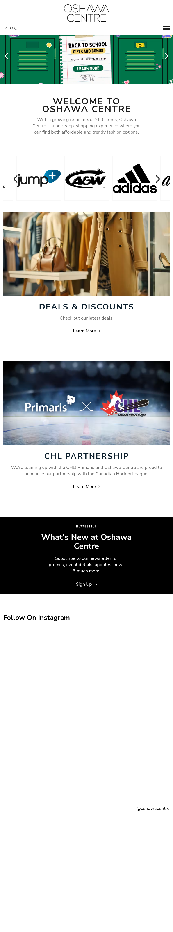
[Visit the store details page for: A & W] (86, 178)
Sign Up (84, 584)
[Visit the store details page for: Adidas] (134, 178)
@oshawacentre (153, 808)
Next (166, 56)
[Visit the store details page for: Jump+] (38, 178)
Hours (8, 28)
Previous (6, 56)
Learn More (84, 331)
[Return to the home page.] (86, 13)
